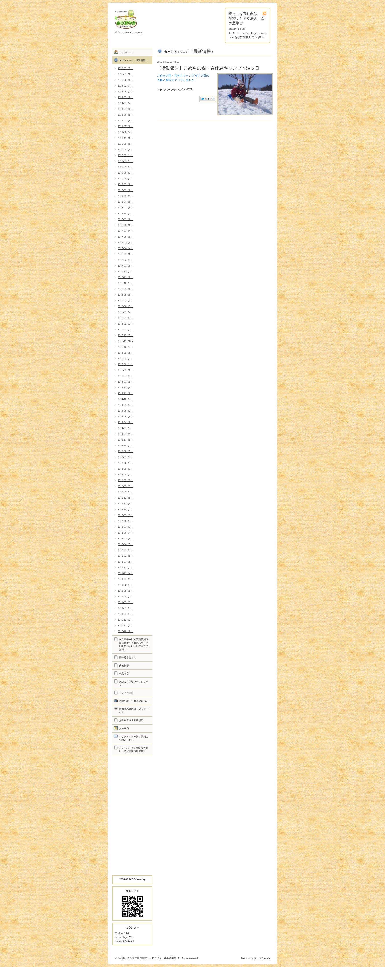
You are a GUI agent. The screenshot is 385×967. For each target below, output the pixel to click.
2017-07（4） (125, 230)
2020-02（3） (125, 161)
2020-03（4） (125, 155)
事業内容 (124, 673)
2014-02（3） (125, 428)
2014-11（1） (125, 393)
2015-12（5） (125, 335)
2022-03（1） (125, 120)
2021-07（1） (125, 126)
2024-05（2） (125, 91)
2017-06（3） (125, 236)
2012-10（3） (125, 509)
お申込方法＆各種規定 (131, 720)
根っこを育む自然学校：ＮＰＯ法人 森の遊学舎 (149, 958)
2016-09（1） (125, 289)
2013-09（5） (125, 451)
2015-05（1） (125, 370)
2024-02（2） (125, 103)
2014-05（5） (125, 416)
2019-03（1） (125, 184)
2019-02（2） (125, 190)
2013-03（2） (125, 480)
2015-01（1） (125, 381)
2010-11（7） (125, 625)
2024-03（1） (125, 97)
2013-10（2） (125, 445)
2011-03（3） (125, 602)
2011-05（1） (125, 590)
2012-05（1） (125, 538)
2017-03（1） (125, 254)
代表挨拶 (124, 665)
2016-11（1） (125, 277)
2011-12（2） (125, 567)
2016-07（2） (125, 300)
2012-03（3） (125, 550)
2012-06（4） (125, 532)
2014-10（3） (125, 399)
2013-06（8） (125, 463)
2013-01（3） (125, 492)
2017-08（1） (125, 225)
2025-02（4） (125, 85)
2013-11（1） (125, 439)
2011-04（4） (125, 596)
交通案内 (124, 728)
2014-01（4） (125, 434)
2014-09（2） (125, 405)
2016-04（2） (125, 318)
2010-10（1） (125, 631)
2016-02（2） (125, 323)
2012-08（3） (125, 521)
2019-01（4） (125, 196)
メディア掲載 (126, 693)
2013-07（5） (125, 457)
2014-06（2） (125, 410)
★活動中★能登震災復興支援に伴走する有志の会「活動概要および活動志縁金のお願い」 (133, 644)
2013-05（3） (125, 468)
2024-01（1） (125, 109)
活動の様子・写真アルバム (133, 701)
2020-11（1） (125, 138)
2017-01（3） (125, 265)
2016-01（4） (125, 329)
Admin (266, 958)
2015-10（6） (125, 347)
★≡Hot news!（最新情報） (133, 60)
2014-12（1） (125, 387)
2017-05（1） (125, 242)
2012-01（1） (125, 561)
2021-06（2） (125, 132)
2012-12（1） (125, 497)
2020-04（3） (125, 149)
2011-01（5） (125, 614)
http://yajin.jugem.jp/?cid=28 (175, 89)
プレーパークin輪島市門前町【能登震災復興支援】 (133, 749)
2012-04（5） (125, 544)
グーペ (257, 958)
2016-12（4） (125, 271)
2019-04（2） (125, 178)
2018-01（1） (125, 207)
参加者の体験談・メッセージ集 (133, 711)
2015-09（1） (125, 352)
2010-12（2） (125, 619)
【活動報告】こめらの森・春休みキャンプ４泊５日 (208, 68)
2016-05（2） (125, 312)
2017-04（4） (125, 248)
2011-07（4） (125, 579)
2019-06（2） (125, 172)
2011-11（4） (125, 573)
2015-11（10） (126, 341)
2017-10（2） (125, 213)
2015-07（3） (125, 358)
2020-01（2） (125, 167)
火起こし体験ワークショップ (133, 683)
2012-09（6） (125, 515)
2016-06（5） (125, 306)
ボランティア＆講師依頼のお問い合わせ (133, 738)
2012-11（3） (125, 503)
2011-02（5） (125, 608)
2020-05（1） (125, 143)
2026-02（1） (125, 74)
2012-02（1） (125, 555)
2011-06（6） (125, 585)
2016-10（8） (125, 283)
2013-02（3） (125, 486)
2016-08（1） (125, 294)
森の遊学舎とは (127, 657)
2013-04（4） (125, 474)
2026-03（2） (125, 68)
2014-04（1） (125, 422)
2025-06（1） (125, 80)
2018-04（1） (125, 201)
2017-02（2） (125, 259)
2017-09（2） (125, 219)
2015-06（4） (125, 364)
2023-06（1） (125, 114)
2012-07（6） (125, 526)
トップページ (126, 52)
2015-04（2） (125, 376)
